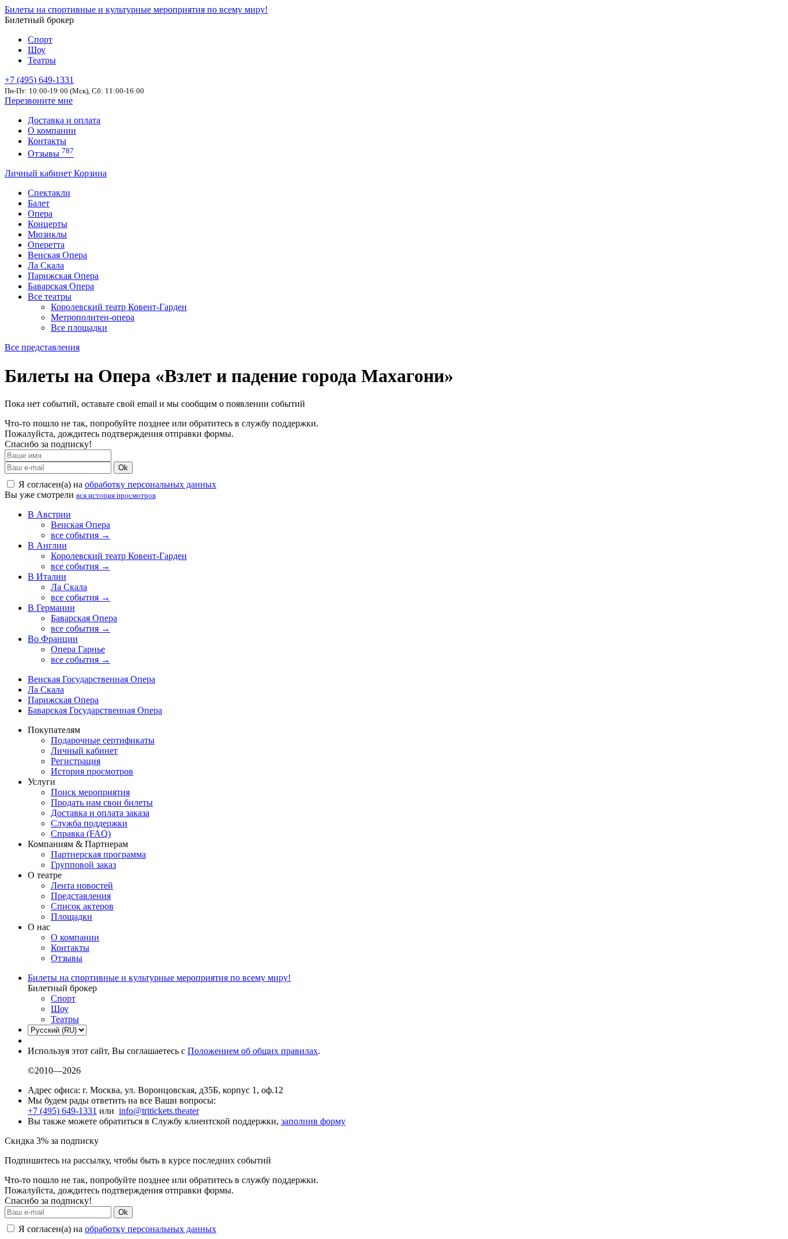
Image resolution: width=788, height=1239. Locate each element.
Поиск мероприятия (90, 792)
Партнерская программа (98, 854)
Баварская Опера (61, 286)
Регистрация (75, 761)
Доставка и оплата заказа (100, 813)
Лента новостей (82, 885)
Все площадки (79, 328)
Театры (42, 60)
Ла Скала (46, 265)
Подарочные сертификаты (103, 740)
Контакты (47, 141)
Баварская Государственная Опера (95, 710)
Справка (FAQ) (81, 833)
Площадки (71, 916)
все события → (80, 535)
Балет (39, 203)
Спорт (40, 39)
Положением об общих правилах (252, 1051)
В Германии (51, 608)
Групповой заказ (83, 865)
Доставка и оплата (64, 120)
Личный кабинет (39, 173)
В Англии (47, 545)
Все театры (50, 296)
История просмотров (92, 771)
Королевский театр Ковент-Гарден (119, 307)
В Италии (47, 576)
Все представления (42, 347)
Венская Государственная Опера (91, 679)
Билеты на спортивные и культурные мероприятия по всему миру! (136, 9)
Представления (81, 896)
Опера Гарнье (78, 649)
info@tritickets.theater (159, 1111)
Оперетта (46, 245)
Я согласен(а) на (116, 484)
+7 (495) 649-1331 (62, 1111)
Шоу (37, 50)
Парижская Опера (63, 276)
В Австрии (49, 514)
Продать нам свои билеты (102, 802)
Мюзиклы (47, 234)
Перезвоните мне (39, 100)
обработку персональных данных (150, 484)
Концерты (47, 224)
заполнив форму (313, 1121)
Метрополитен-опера (92, 317)
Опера (40, 213)
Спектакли (49, 193)
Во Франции (53, 639)
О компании (52, 130)
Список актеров (82, 906)
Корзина (90, 173)
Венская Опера (57, 255)
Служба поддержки (89, 823)
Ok (123, 467)
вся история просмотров (116, 495)
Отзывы (51, 153)
